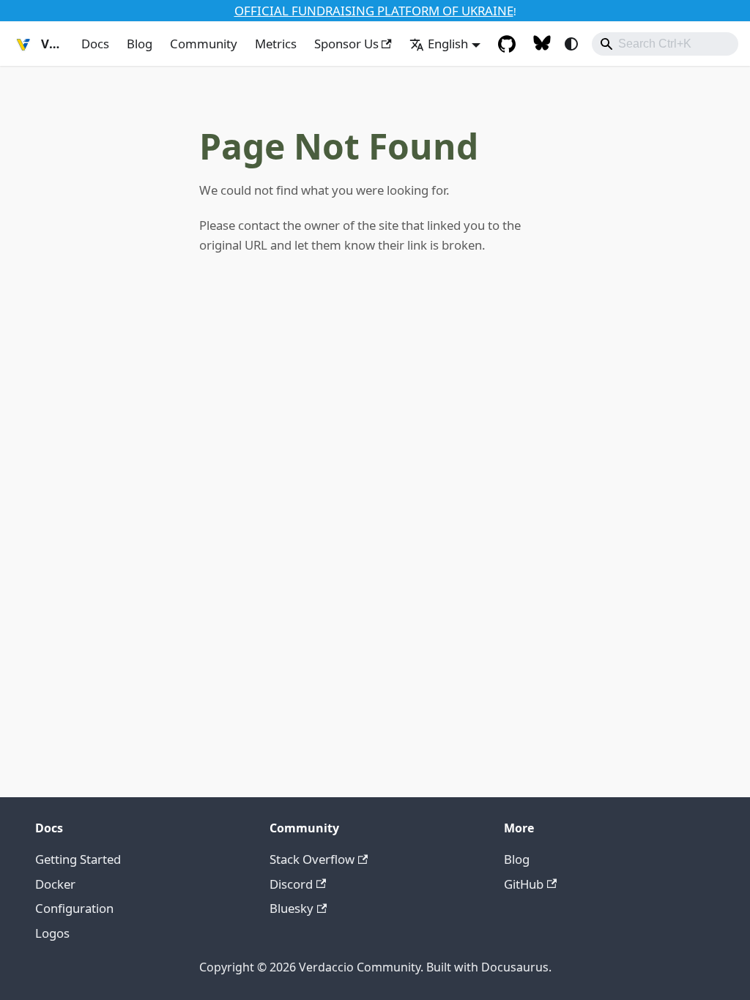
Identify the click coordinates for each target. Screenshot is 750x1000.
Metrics (276, 43)
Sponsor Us (346, 43)
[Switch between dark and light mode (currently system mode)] (571, 44)
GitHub (523, 884)
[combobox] (665, 44)
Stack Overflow (312, 859)
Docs (95, 43)
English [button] (448, 43)
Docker (55, 884)
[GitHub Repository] (506, 44)
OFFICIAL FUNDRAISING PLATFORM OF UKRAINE (373, 10)
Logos (52, 933)
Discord (291, 884)
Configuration (74, 908)
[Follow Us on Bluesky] (542, 44)
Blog (139, 43)
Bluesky (291, 908)
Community (203, 43)
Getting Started (78, 859)
